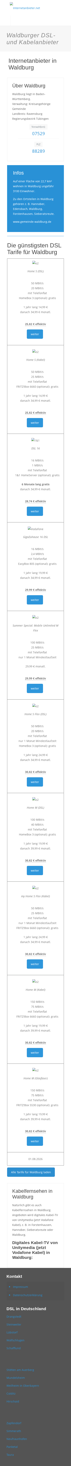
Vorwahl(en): (38, 126)
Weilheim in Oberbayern (23, 1385)
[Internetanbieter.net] (35, 8)
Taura (10, 1455)
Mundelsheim (16, 1378)
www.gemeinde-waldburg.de (32, 222)
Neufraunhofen (17, 1439)
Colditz (11, 1393)
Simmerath (14, 1431)
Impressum (20, 1287)
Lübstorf (12, 1332)
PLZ (38, 144)
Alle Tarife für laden (31, 1172)
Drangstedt (14, 1316)
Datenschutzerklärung (27, 1295)
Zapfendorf (14, 1423)
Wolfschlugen (15, 1340)
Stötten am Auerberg (20, 1370)
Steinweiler (14, 1324)
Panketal (12, 1447)
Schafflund (14, 1348)
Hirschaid (13, 1401)
